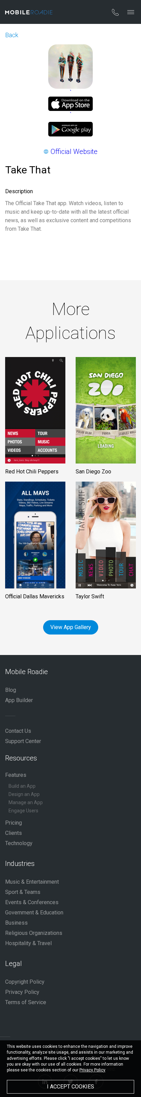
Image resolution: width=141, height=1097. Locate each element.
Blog (10, 690)
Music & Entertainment (32, 882)
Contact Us (18, 731)
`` (71, 103)
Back (11, 35)
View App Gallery (70, 627)
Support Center (23, 741)
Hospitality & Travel (28, 943)
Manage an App (26, 802)
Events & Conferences (32, 902)
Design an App (24, 794)
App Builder (19, 700)
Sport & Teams (22, 892)
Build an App (22, 786)
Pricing (13, 823)
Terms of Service (25, 1002)
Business (16, 923)
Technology (19, 843)
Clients (13, 833)
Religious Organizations (33, 933)
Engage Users (23, 810)
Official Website (74, 151)
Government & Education (34, 912)
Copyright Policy (24, 982)
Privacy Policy (22, 992)
